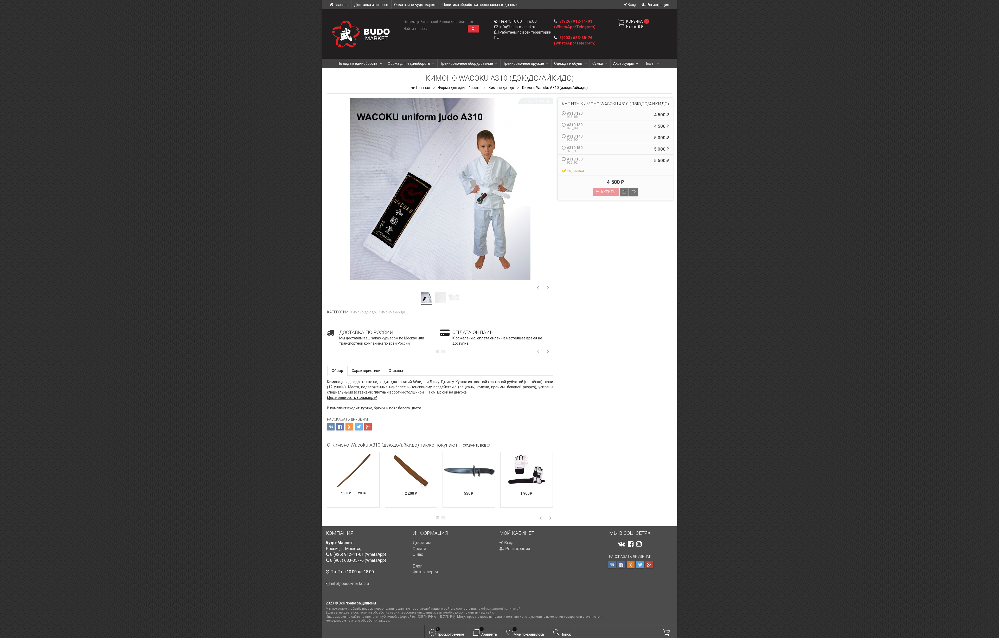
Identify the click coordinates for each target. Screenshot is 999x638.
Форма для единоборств (409, 63)
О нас (418, 554)
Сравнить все (474, 445)
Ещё (650, 63)
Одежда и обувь (568, 63)
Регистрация (657, 5)
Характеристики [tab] (366, 370)
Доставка (422, 542)
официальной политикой (500, 608)
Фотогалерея (425, 571)
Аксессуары (623, 63)
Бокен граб (429, 22)
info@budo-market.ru (517, 27)
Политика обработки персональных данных (480, 5)
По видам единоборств (357, 63)
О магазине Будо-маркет (415, 5)
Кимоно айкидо (392, 312)
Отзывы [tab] (396, 370)
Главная (342, 5)
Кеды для (465, 22)
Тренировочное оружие (523, 63)
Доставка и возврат (371, 5)
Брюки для (447, 22)
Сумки (597, 63)
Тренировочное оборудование (466, 63)
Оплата (419, 548)
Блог (417, 566)
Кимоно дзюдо (501, 88)
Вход (631, 5)
